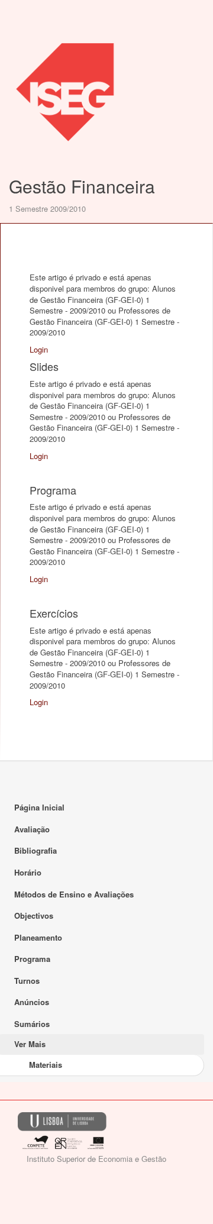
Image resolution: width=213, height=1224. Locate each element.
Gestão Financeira (82, 186)
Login (39, 349)
